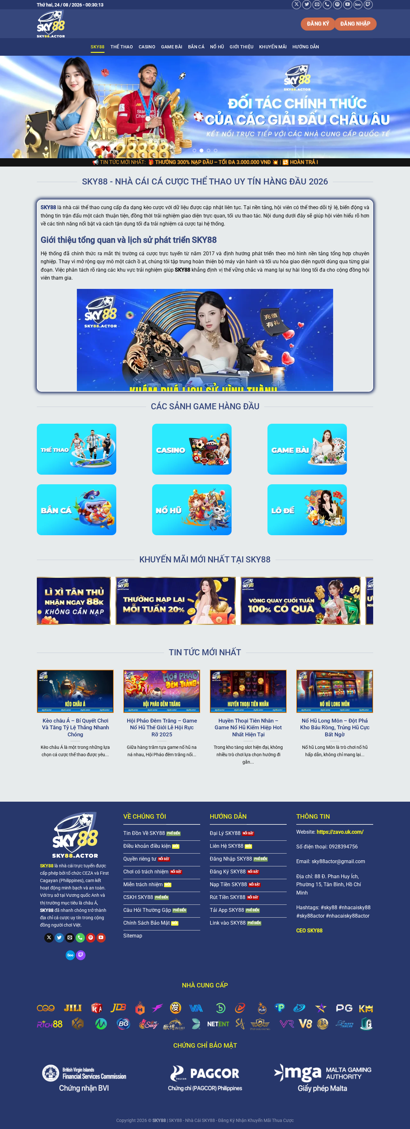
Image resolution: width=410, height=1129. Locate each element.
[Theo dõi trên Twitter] (306, 4)
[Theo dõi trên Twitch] (368, 4)
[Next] (393, 107)
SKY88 (97, 47)
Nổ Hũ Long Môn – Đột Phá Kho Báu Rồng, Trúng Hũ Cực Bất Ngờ (335, 728)
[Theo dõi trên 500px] (358, 4)
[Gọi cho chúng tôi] (327, 4)
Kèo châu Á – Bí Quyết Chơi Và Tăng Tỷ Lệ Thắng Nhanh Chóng (75, 728)
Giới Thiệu (241, 47)
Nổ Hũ (217, 47)
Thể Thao (122, 47)
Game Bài (171, 47)
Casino (147, 47)
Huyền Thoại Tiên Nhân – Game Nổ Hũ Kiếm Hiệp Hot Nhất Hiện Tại (248, 728)
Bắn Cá (196, 47)
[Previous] (16, 107)
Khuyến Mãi (273, 47)
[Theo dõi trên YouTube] (347, 4)
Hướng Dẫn (305, 47)
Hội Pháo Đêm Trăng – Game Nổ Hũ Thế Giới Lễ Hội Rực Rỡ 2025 (162, 728)
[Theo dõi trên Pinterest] (337, 4)
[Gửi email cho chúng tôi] (317, 4)
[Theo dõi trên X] (296, 4)
